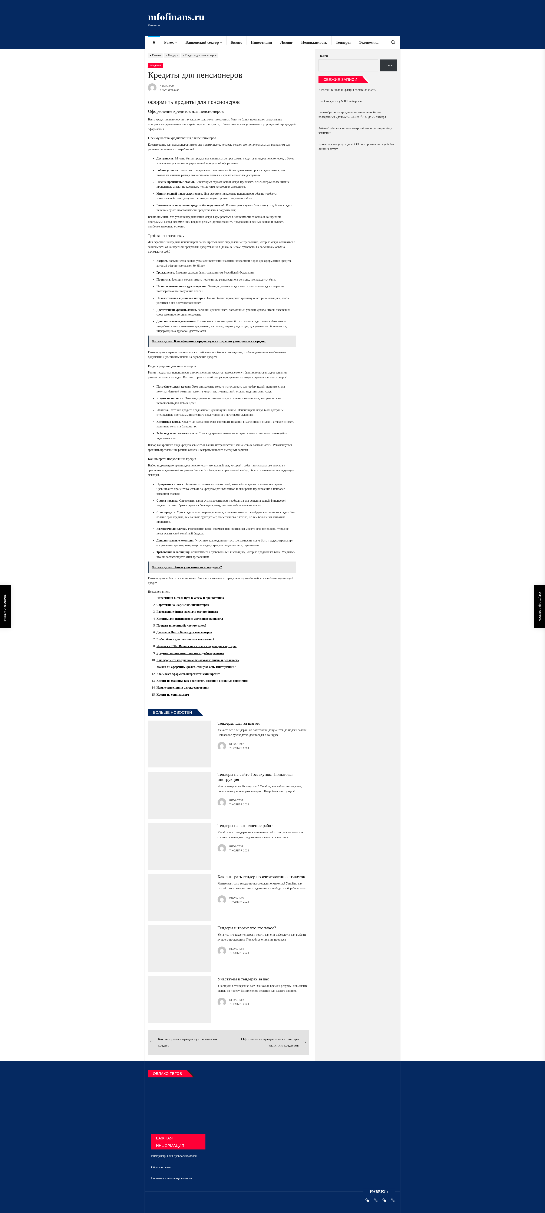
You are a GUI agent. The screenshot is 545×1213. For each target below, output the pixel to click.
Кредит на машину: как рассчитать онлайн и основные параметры (202, 680)
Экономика (369, 42)
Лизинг (286, 42)
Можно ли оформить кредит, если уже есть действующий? (196, 667)
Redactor (167, 85)
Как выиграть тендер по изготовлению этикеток (261, 876)
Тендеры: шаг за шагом (239, 723)
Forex (169, 42)
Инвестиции (261, 42)
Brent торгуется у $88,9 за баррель (340, 101)
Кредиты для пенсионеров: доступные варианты (189, 618)
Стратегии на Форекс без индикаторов (182, 604)
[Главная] (154, 42)
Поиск (323, 56)
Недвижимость (314, 42)
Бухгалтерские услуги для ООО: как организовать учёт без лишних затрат (356, 147)
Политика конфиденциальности (171, 1178)
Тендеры (343, 42)
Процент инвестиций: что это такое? (181, 625)
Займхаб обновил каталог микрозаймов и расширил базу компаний (355, 131)
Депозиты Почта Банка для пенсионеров (184, 632)
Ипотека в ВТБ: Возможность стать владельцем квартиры (196, 646)
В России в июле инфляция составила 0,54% (347, 89)
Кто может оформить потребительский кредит (188, 674)
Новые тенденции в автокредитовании (182, 687)
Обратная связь (161, 1167)
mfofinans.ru (176, 16)
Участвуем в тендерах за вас (243, 979)
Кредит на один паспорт (172, 694)
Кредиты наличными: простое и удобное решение (190, 653)
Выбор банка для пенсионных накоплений (185, 639)
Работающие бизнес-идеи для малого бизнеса (187, 611)
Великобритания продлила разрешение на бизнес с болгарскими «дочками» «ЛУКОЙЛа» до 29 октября (352, 115)
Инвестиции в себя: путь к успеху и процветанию (190, 597)
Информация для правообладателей (174, 1156)
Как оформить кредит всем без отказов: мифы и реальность (197, 660)
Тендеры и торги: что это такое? (247, 927)
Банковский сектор (202, 42)
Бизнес (236, 42)
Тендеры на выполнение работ (245, 825)
